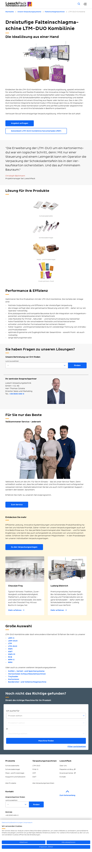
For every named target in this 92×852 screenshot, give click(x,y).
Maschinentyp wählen (17, 734)
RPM (10, 662)
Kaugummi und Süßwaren (15, 777)
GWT (10, 651)
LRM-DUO (12, 641)
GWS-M (11, 654)
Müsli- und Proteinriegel (14, 773)
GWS (10, 649)
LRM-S (11, 638)
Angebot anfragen (19, 123)
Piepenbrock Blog (66, 769)
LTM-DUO (12, 646)
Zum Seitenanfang (67, 795)
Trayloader (13, 676)
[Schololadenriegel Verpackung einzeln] (46, 227)
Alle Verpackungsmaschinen (43, 783)
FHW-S (35, 769)
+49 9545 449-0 (16, 394)
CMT (34, 773)
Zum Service (17, 505)
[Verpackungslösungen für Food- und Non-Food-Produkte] (46, 271)
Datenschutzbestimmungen (12, 822)
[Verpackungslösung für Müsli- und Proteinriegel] (46, 249)
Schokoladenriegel (12, 769)
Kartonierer (13, 679)
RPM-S (11, 660)
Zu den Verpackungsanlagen (24, 547)
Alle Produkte (10, 783)
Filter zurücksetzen (77, 746)
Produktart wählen (16, 723)
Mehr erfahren (15, 610)
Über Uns (63, 766)
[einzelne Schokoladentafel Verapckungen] (46, 205)
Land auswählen (12, 361)
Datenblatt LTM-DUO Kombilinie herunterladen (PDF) (36, 131)
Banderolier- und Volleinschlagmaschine (27, 682)
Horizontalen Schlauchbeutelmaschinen (27, 674)
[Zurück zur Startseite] (38, 4)
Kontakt (63, 777)
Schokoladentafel (12, 766)
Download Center (66, 773)
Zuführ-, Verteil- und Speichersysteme (26, 671)
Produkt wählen (15, 716)
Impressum (28, 822)
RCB (10, 657)
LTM (10, 643)
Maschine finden (46, 741)
